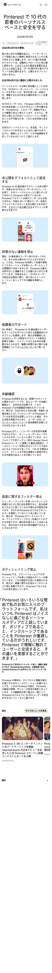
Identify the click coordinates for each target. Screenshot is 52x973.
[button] (41, 43)
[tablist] (25, 739)
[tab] (23, 739)
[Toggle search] (40, 4)
